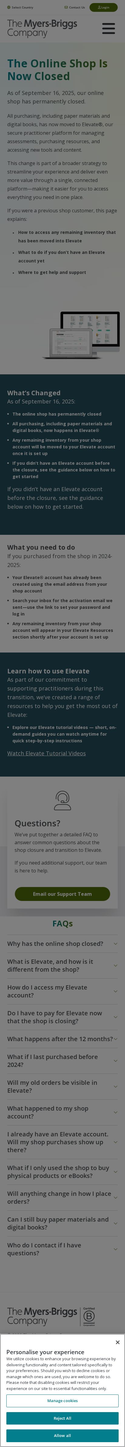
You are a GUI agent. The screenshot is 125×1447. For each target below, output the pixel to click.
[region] (62, 1390)
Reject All (62, 1418)
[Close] (117, 1342)
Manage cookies (62, 1400)
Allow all (62, 1435)
